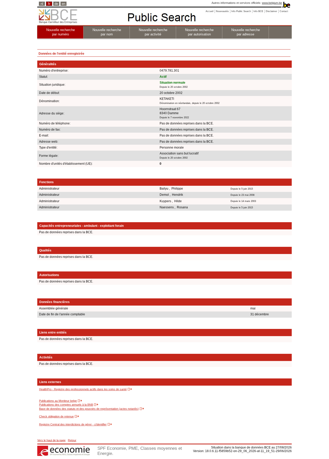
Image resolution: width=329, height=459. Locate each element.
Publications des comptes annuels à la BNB (66, 404)
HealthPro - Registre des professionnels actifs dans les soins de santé (83, 389)
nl (42, 4)
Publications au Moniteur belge (58, 400)
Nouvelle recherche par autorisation (199, 32)
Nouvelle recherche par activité (153, 32)
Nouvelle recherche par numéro (60, 32)
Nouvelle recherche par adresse (245, 32)
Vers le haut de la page (51, 440)
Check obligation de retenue (56, 416)
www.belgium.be (272, 2)
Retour (72, 440)
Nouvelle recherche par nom (107, 32)
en (63, 4)
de (56, 4)
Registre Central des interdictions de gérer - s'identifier (73, 424)
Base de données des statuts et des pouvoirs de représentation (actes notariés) (89, 408)
